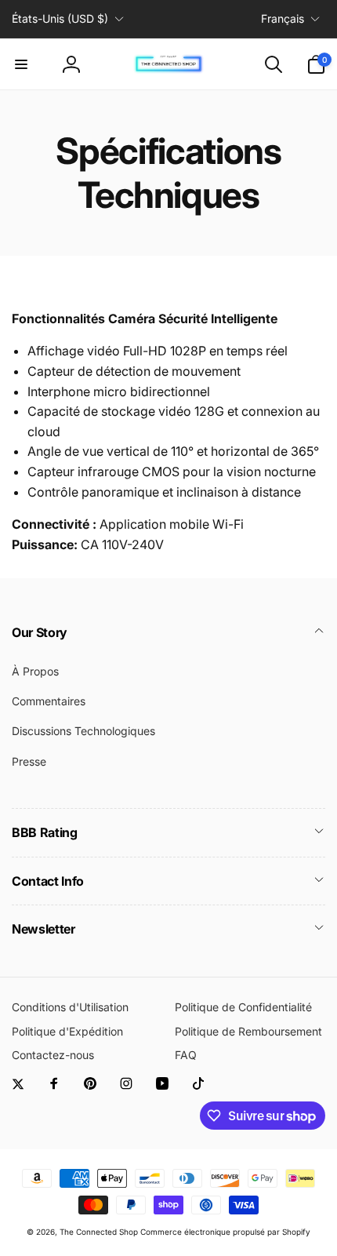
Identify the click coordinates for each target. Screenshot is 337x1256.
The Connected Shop (99, 1231)
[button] (21, 64)
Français (282, 18)
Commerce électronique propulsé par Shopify (225, 1231)
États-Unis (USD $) (60, 18)
